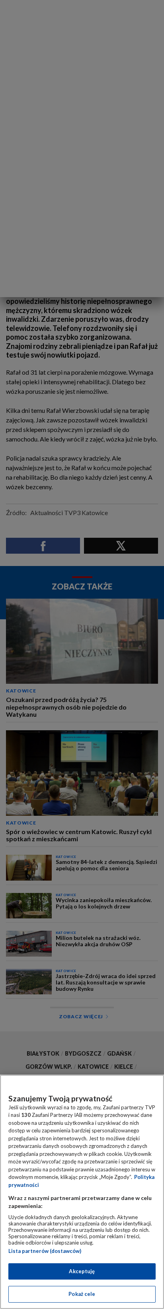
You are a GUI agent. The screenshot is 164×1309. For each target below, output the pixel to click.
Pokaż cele (81, 1294)
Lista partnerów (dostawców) (44, 1251)
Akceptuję (82, 1271)
